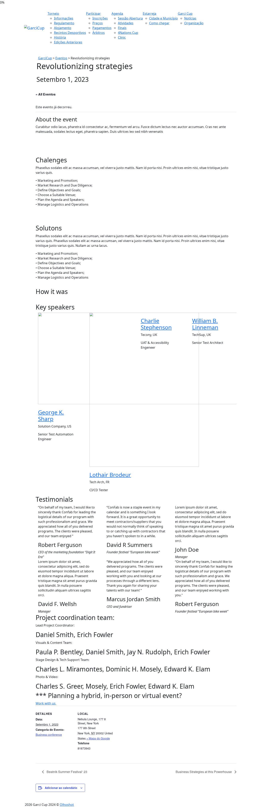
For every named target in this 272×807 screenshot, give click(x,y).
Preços (97, 23)
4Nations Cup (128, 32)
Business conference (49, 735)
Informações (63, 18)
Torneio (53, 13)
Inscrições (100, 18)
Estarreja (149, 13)
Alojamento (62, 28)
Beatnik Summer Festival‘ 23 (66, 771)
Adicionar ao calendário (61, 788)
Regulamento (64, 23)
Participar (93, 13)
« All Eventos (46, 94)
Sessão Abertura (130, 18)
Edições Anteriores (68, 42)
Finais (122, 28)
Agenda (117, 13)
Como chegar (159, 23)
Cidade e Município (163, 18)
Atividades (125, 23)
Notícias (190, 18)
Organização (194, 23)
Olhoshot (67, 804)
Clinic (122, 37)
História (60, 37)
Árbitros (98, 32)
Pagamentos (102, 28)
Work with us (46, 703)
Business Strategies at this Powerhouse (204, 771)
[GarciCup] (34, 28)
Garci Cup (185, 13)
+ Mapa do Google (98, 738)
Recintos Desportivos (70, 32)
